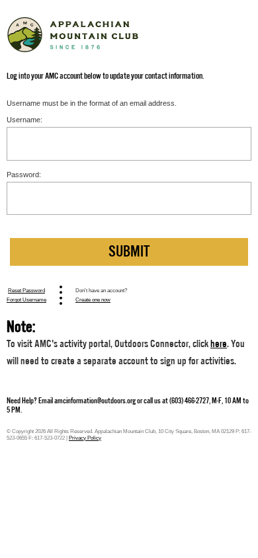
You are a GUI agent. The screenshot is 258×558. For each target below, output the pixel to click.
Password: (24, 175)
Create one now (92, 299)
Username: (24, 120)
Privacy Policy (85, 437)
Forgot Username (26, 299)
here (218, 344)
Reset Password (26, 290)
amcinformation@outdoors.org (95, 400)
